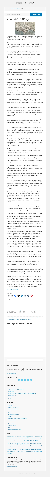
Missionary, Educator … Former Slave (16, 387)
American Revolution (12, 411)
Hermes (41, 440)
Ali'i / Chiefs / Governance (13, 414)
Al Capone (13, 436)
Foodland (10, 398)
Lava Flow (33, 445)
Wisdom (10, 453)
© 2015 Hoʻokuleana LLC (13, 289)
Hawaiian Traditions (12, 420)
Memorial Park (11, 391)
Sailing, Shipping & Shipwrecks (14, 429)
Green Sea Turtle (21, 440)
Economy (10, 405)
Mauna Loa (22, 447)
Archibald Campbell (27, 319)
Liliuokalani (12, 447)
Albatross (9, 436)
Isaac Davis (37, 317)
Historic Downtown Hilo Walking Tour (16, 389)
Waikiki (40, 451)
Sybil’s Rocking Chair (12, 395)
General (9, 412)
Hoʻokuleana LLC (10, 459)
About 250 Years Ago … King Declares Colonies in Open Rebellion (22, 393)
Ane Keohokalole (18, 436)
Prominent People (16, 317)
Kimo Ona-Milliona (11, 310)
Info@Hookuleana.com (12, 373)
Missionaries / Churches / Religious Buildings (17, 418)
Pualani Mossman (19, 451)
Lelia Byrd (32, 317)
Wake (8, 453)
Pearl (14, 451)
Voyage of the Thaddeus (13, 407)
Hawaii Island (34, 441)
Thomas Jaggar (29, 451)
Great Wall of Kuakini (13, 440)
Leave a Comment (37, 14)
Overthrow (10, 397)
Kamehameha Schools (20, 445)
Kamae (35, 443)
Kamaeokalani (39, 443)
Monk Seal (31, 447)
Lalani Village (28, 445)
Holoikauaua (12, 443)
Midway (27, 447)
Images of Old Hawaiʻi (25, 3)
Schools (9, 427)
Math (19, 447)
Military (9, 421)
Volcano (35, 451)
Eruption (31, 438)
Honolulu (9, 319)
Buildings (10, 416)
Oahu (12, 319)
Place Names (11, 423)
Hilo (8, 443)
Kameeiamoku (10, 445)
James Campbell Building (36, 310)
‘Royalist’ (21, 310)
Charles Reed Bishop (12, 438)
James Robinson (30, 443)
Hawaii (28, 317)
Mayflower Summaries (13, 409)
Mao (17, 447)
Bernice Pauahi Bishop (35, 436)
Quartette (24, 451)
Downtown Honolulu (18, 319)
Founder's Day (35, 438)
